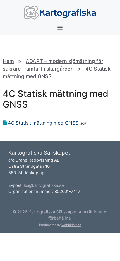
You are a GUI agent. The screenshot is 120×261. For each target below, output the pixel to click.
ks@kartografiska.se (44, 185)
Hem (8, 61)
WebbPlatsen (71, 225)
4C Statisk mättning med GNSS (43, 123)
